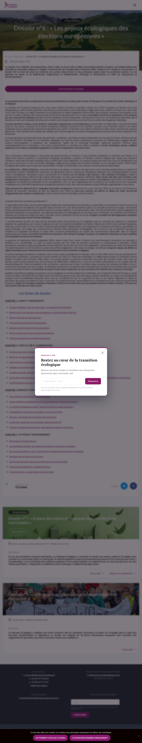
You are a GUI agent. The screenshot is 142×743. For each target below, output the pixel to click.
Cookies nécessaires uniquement (90, 738)
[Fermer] (102, 352)
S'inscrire (93, 381)
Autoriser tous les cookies (50, 738)
